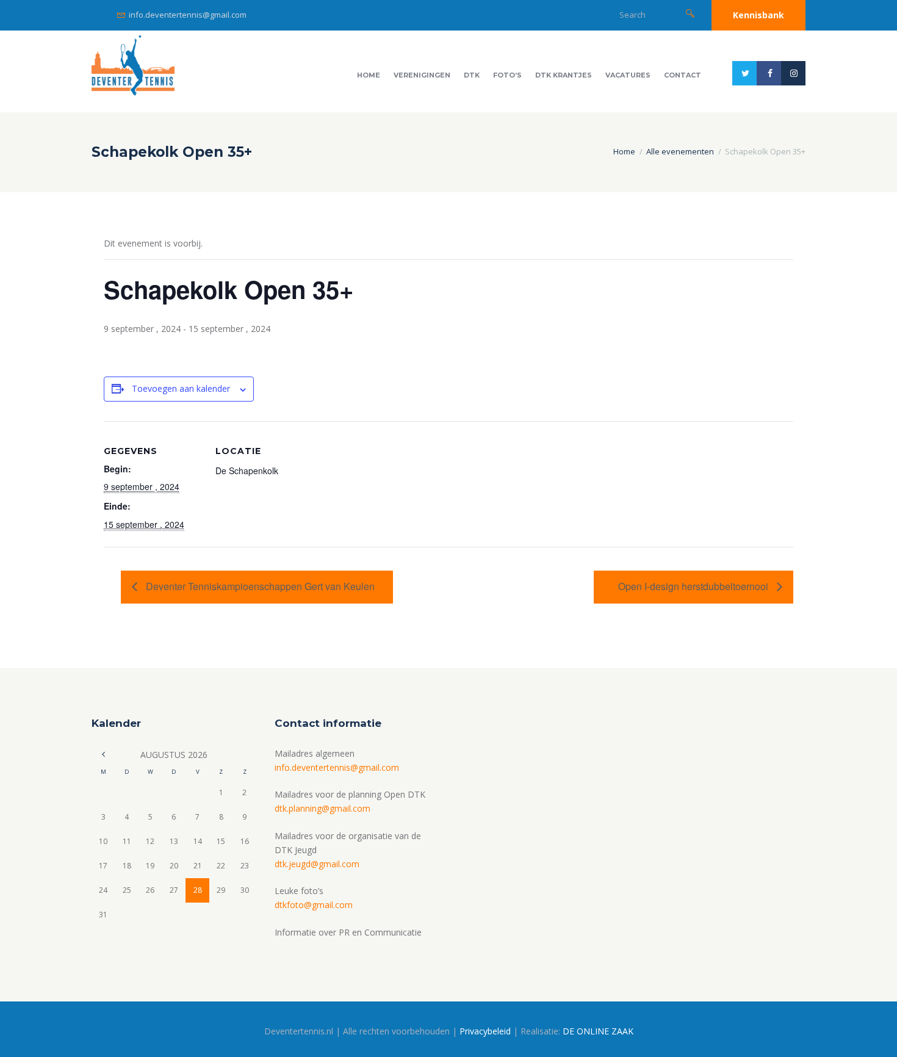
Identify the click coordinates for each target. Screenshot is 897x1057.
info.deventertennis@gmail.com (188, 14)
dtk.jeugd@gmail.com (317, 864)
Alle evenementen (680, 151)
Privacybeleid (485, 1031)
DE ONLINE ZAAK (598, 1031)
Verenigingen (422, 75)
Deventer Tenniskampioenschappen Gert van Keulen (259, 586)
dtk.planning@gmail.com (322, 808)
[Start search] (690, 13)
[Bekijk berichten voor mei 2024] (103, 754)
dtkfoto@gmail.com (314, 905)
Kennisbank (758, 15)
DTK (472, 75)
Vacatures (627, 75)
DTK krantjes (563, 75)
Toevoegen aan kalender (181, 388)
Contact (682, 75)
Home (368, 75)
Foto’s (507, 75)
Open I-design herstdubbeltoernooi (694, 586)
